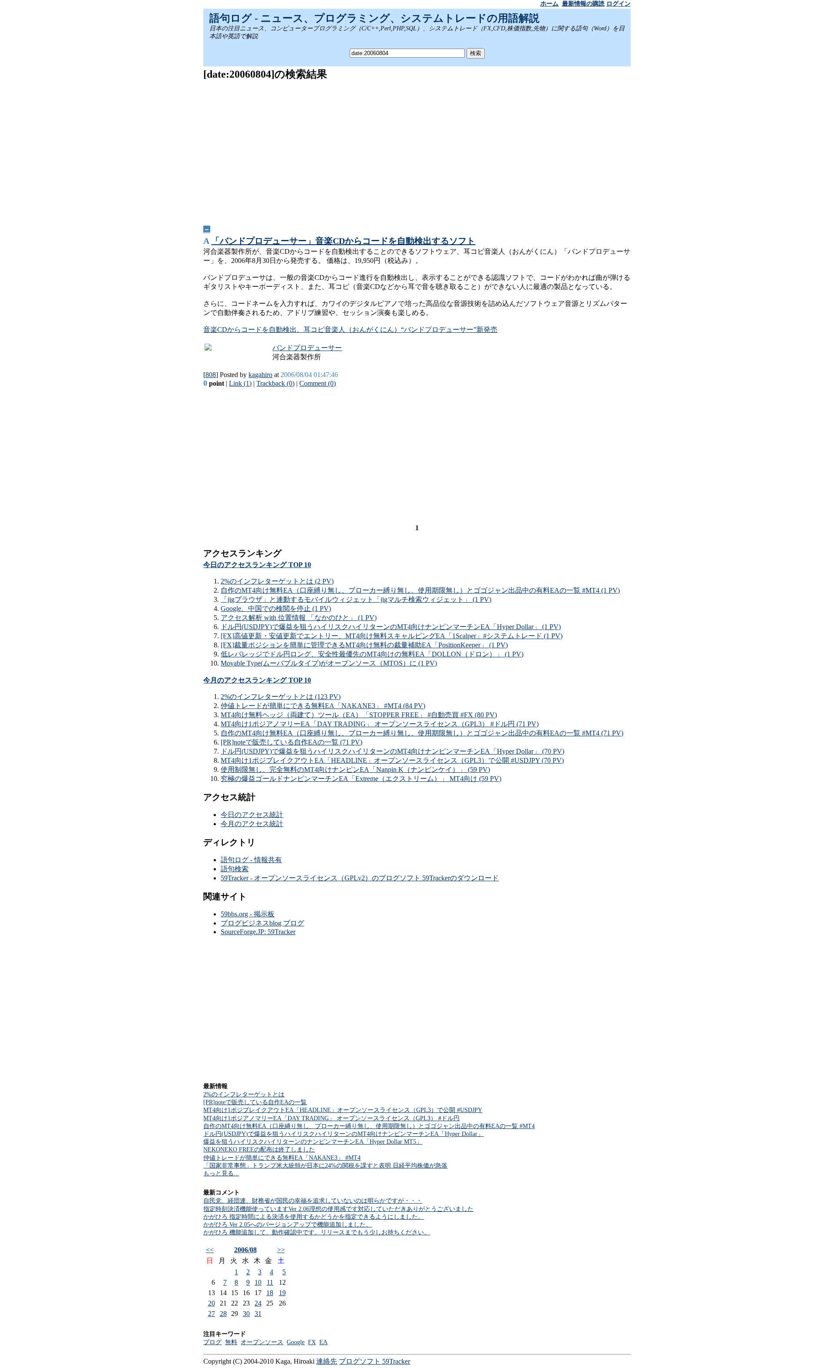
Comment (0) (317, 383)
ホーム (549, 3)
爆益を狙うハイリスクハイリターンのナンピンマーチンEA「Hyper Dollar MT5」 (312, 1141)
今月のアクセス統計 (252, 823)
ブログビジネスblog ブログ (262, 923)
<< (210, 1249)
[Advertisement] (417, 149)
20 (211, 1303)
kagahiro (260, 374)
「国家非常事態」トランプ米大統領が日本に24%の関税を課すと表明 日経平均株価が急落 (325, 1165)
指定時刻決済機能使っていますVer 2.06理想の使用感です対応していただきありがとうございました (338, 1209)
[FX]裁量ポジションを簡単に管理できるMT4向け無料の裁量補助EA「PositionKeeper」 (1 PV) (364, 645)
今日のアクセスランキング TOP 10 (257, 564)
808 (210, 374)
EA (323, 1342)
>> (281, 1249)
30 (246, 1313)
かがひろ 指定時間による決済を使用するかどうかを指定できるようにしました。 (313, 1217)
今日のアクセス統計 (252, 814)
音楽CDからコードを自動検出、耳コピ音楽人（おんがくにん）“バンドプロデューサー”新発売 (350, 329)
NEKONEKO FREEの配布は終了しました (259, 1149)
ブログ (212, 1342)
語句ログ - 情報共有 (251, 859)
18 (269, 1292)
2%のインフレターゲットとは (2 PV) (277, 581)
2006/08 (245, 1249)
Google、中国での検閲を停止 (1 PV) (276, 608)
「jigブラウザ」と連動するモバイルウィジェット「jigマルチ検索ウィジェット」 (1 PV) (356, 599)
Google (295, 1342)
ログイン (618, 3)
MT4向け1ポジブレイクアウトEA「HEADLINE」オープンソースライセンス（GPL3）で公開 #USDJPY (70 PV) (392, 760)
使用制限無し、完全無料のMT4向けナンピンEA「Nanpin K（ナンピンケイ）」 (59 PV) (355, 769)
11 (270, 1282)
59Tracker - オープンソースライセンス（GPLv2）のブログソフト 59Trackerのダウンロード (360, 878)
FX (312, 1342)
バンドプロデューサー (307, 347)
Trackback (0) (275, 383)
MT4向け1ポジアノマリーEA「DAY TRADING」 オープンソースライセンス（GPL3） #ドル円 (331, 1118)
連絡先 (326, 1361)
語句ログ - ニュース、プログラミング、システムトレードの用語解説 (374, 18)
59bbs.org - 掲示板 (248, 914)
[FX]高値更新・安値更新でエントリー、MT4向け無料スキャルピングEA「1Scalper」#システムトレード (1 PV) (392, 636)
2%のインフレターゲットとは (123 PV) (281, 696)
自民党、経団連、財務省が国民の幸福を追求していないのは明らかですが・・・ (312, 1200)
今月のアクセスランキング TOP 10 (257, 680)
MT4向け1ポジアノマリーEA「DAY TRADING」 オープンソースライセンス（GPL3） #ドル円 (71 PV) (380, 724)
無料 (231, 1342)
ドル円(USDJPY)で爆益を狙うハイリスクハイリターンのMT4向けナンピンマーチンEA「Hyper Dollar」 (343, 1134)
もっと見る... (221, 1173)
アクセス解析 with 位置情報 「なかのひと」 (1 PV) (299, 617)
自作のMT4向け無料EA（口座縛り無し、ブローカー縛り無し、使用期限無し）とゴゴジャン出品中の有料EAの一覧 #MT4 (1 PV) (420, 590)
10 (258, 1282)
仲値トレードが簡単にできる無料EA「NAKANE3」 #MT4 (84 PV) (323, 705)
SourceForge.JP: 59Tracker (258, 931)
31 (258, 1313)
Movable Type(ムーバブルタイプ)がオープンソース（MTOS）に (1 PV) (329, 663)
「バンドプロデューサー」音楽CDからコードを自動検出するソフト (343, 241)
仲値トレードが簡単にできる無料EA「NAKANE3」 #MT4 (282, 1158)
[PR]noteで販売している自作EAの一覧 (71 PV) (291, 742)
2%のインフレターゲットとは (244, 1094)
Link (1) (240, 383)
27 (211, 1313)
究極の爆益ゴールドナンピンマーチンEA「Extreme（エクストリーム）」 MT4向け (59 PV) (361, 778)
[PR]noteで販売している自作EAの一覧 (255, 1102)
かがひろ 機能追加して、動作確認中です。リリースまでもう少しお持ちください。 (316, 1232)
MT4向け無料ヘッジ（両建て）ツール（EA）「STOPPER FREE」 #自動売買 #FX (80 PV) (359, 714)
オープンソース (262, 1342)
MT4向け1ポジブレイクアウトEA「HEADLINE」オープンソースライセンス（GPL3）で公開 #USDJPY (342, 1110)
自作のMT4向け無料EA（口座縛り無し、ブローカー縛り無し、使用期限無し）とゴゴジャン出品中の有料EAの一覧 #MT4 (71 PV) (422, 733)
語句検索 (234, 869)
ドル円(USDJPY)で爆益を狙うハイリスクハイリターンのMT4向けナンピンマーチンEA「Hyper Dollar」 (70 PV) (392, 751)
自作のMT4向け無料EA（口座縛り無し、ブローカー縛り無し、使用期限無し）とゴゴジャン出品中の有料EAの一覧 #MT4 (369, 1126)
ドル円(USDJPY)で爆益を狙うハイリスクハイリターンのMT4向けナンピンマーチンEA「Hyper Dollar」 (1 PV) (391, 626)
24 (258, 1303)
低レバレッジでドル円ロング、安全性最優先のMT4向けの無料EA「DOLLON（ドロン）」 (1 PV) (372, 654)
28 (223, 1313)
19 (282, 1292)
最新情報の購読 (583, 3)
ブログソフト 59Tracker (374, 1361)
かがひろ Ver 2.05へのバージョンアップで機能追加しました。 (287, 1224)
